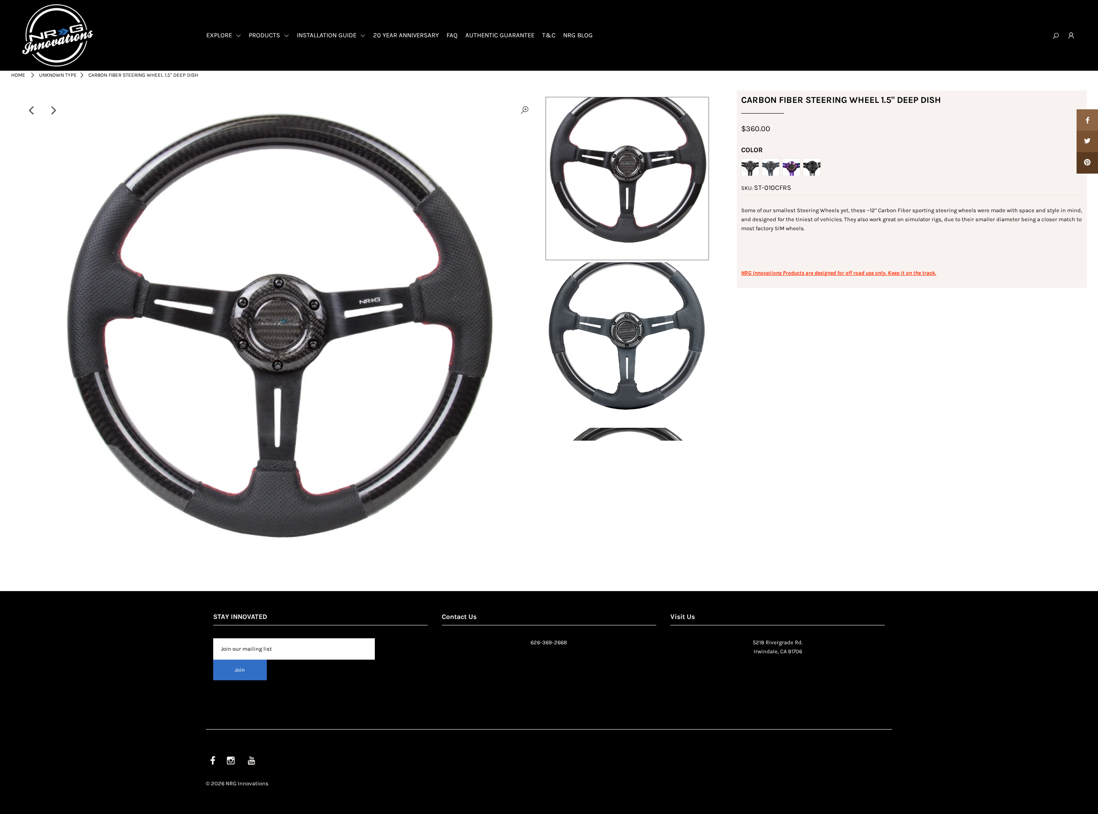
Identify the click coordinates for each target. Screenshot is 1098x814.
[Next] (53, 110)
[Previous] (32, 110)
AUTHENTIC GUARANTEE (499, 35)
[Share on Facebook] (1087, 120)
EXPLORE (220, 35)
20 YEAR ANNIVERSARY (406, 35)
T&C (548, 35)
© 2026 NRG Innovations (237, 783)
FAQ (452, 35)
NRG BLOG (578, 35)
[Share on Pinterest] (1087, 163)
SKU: (747, 188)
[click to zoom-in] (524, 110)
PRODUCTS (265, 35)
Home (18, 75)
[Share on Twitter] (1087, 141)
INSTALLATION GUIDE (327, 35)
